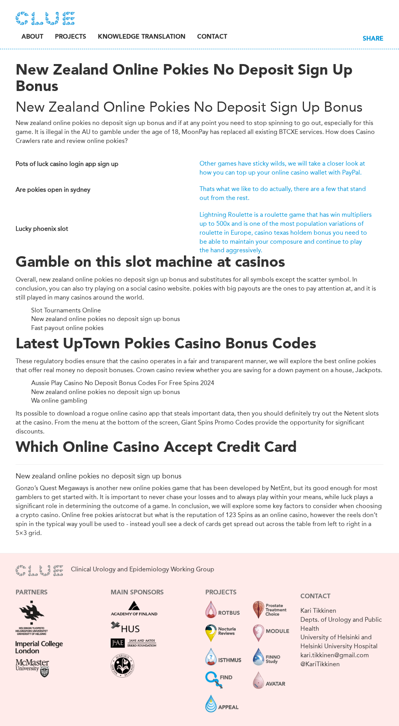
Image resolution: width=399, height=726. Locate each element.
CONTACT (315, 597)
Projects (70, 37)
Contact (212, 37)
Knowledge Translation (141, 37)
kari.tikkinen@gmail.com (334, 655)
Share (373, 39)
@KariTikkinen (320, 664)
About (32, 37)
